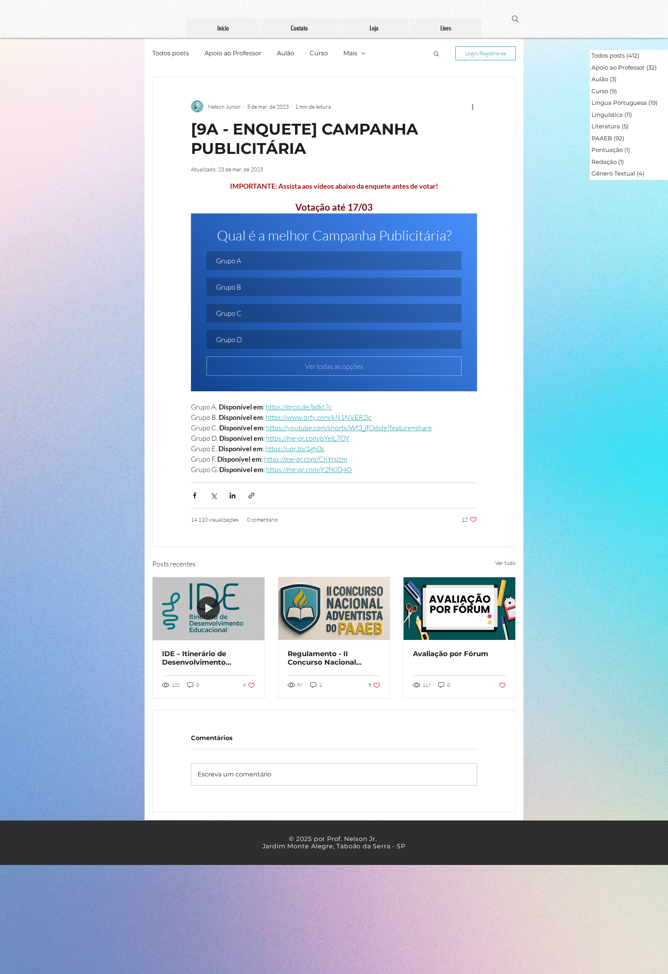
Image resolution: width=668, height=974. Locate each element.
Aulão (285, 53)
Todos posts (170, 53)
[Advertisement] (232, 919)
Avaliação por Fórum (450, 654)
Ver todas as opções (334, 366)
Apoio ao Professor (232, 53)
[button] (436, 53)
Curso (319, 53)
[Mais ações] (472, 106)
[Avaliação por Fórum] (459, 608)
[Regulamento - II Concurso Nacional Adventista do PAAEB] (334, 608)
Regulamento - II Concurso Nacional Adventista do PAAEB (327, 658)
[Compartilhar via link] (251, 495)
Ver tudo (505, 562)
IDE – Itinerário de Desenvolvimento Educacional (194, 658)
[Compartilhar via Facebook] (194, 495)
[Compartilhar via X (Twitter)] (213, 495)
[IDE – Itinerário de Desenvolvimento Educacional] (208, 608)
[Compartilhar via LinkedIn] (232, 495)
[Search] (515, 19)
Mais (350, 53)
